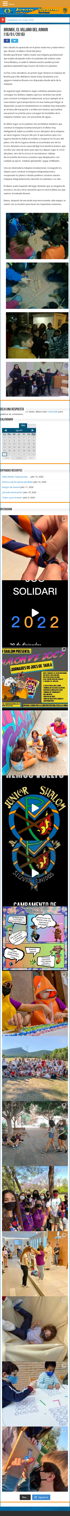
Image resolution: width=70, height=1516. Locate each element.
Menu (11, 4)
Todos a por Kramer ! (12, 497)
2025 (7, 458)
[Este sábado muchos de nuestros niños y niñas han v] (35, 1263)
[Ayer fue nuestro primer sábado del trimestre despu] (35, 1459)
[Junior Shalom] (35, 11)
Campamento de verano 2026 (20, 20)
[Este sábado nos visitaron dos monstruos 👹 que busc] (35, 1003)
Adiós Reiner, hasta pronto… (16, 477)
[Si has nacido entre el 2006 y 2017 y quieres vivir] (35, 808)
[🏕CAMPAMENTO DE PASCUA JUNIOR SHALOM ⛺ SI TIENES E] (35, 938)
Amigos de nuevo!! (11, 487)
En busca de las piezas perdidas (17, 482)
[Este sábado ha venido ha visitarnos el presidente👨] (35, 1133)
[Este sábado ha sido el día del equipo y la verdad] (35, 1198)
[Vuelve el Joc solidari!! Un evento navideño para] (35, 612)
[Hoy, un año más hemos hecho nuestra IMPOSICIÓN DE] (35, 547)
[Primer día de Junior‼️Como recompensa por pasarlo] (35, 742)
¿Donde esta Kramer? (12, 492)
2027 (31, 458)
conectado (53, 411)
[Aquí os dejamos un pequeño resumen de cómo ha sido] (35, 873)
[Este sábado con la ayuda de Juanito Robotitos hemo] (35, 1328)
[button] (6, 3)
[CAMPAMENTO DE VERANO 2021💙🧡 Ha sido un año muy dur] (35, 1068)
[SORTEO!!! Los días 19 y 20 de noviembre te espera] (35, 677)
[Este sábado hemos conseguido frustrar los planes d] (35, 1394)
